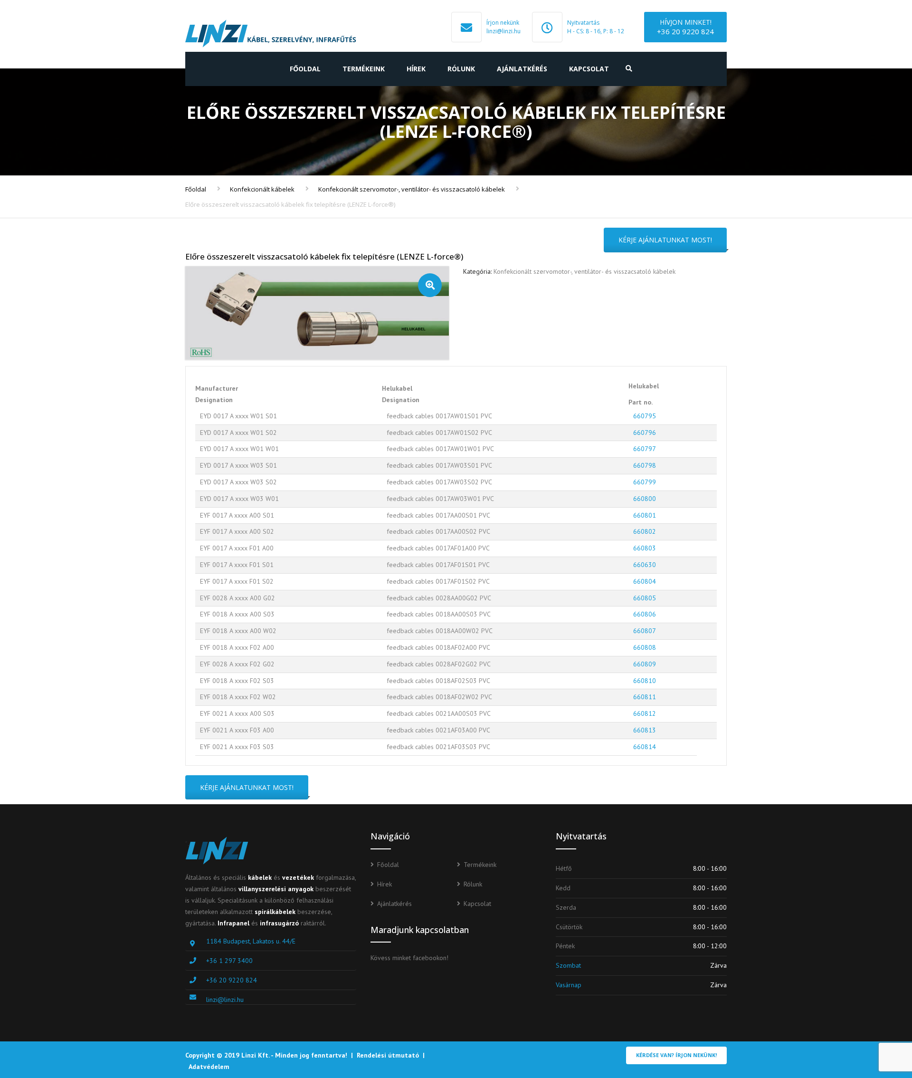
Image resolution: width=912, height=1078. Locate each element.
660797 (644, 448)
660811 (644, 697)
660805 (644, 598)
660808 (644, 647)
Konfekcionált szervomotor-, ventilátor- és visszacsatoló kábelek (411, 189)
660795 (644, 416)
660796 (644, 432)
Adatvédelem (209, 1066)
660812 (644, 713)
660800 (644, 498)
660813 (644, 730)
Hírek (416, 68)
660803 (644, 548)
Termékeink (363, 68)
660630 (644, 564)
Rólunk (461, 68)
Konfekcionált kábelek (262, 189)
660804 (644, 581)
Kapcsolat (589, 68)
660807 (644, 630)
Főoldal (305, 68)
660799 (644, 482)
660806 (644, 614)
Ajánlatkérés (522, 68)
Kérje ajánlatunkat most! (665, 239)
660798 (644, 465)
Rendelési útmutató (388, 1055)
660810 (644, 680)
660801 (644, 515)
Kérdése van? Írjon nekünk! (676, 1055)
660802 (644, 531)
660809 (644, 664)
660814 (644, 746)
